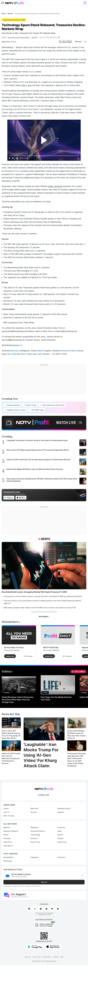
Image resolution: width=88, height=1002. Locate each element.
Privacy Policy (47, 957)
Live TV (6, 812)
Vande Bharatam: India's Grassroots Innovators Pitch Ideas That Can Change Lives (17, 699)
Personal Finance (68, 351)
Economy (61, 827)
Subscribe (10, 656)
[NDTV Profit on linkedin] (46, 908)
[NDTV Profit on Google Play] (34, 946)
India (60, 831)
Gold (14, 354)
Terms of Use (37, 957)
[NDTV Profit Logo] (44, 788)
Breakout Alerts (64, 808)
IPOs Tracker (8, 816)
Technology (35, 835)
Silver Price (35, 842)
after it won (26, 85)
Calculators (8, 846)
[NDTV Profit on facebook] (29, 908)
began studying (55, 186)
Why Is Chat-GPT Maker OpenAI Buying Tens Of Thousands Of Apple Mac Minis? (11, 734)
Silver (23, 354)
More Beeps (43, 616)
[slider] (44, 155)
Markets (35, 37)
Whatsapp (7, 861)
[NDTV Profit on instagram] (40, 908)
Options (61, 812)
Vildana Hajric (24, 37)
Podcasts (61, 857)
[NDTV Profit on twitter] (35, 908)
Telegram (34, 857)
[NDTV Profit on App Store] (53, 946)
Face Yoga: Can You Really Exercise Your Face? (56, 698)
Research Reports (10, 831)
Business (15, 351)
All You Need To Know (13, 647)
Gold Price (7, 842)
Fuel (9, 354)
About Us (27, 957)
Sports (60, 835)
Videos (60, 838)
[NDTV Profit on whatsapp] (57, 908)
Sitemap (56, 957)
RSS (62, 957)
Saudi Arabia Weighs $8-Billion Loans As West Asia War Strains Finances (76, 734)
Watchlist (34, 808)
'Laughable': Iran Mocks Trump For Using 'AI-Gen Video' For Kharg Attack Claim (41, 755)
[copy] (85, 42)
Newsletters (8, 857)
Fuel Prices (62, 842)
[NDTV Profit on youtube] (52, 908)
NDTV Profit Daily (50, 647)
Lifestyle (7, 838)
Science (33, 838)
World (5, 835)
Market (40, 351)
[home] (14, 2)
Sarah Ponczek (13, 37)
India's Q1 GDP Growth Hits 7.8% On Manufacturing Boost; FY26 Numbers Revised (11, 758)
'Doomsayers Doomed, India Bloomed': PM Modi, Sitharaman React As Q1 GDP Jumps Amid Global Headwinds (76, 759)
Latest (40, 354)
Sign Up (44, 882)
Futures (33, 812)
